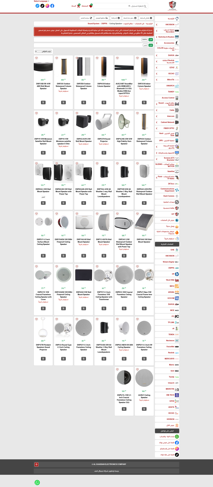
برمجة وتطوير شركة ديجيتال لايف (106, 471)
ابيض (145, 45)
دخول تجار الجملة (130, 18)
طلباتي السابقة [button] (146, 18)
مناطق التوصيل (102, 18)
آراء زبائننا (115, 18)
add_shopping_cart (144, 102)
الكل (150, 39)
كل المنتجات (139, 24)
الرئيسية (149, 24)
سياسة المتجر (86, 18)
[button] (87, 6)
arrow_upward (36, 464)
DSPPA (104, 24)
